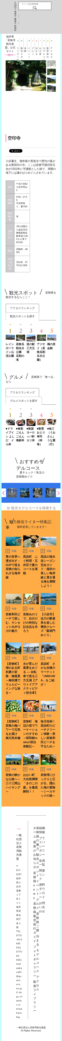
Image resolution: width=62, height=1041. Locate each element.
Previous (4, 492)
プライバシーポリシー (42, 846)
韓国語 (15, 28)
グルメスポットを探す (24, 400)
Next (58, 492)
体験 (25, 49)
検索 (35, 8)
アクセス (51, 49)
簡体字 (15, 14)
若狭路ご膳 (37, 922)
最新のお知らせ (34, 854)
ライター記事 (18, 49)
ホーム (34, 832)
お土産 (40, 49)
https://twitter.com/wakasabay (19, 1004)
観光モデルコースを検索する (33, 508)
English (15, 6)
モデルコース (44, 49)
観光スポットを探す (22, 316)
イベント (29, 49)
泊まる (36, 49)
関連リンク (42, 875)
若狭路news (34, 885)
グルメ (33, 49)
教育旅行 (48, 49)
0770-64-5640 (19, 939)
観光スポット (22, 49)
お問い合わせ (42, 907)
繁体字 (15, 21)
